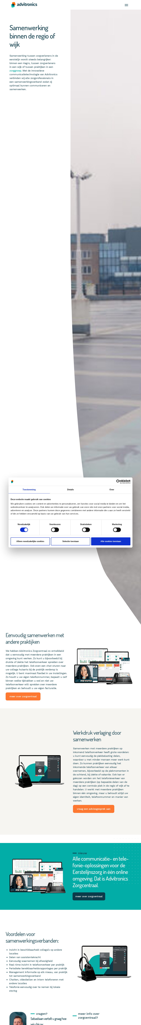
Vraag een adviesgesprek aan (93, 808)
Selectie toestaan (70, 541)
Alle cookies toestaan (111, 541)
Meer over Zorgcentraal (88, 896)
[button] (126, 5)
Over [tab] (111, 489)
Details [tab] (70, 489)
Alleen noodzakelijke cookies (30, 541)
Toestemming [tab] (29, 489)
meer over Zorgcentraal (23, 696)
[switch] (55, 530)
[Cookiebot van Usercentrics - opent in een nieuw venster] (118, 482)
